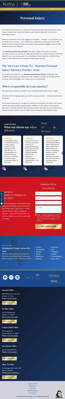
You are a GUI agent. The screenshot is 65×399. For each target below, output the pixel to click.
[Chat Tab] (32, 199)
